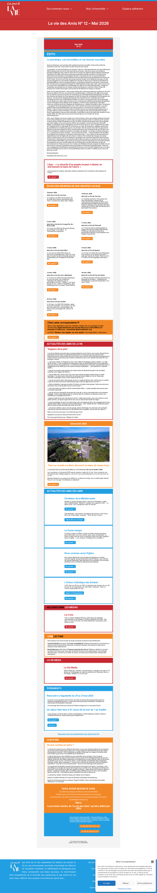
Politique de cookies (124, 888)
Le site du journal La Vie (89, 831)
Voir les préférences (144, 883)
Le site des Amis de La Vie (90, 826)
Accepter (106, 883)
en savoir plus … (58, 878)
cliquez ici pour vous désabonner (78, 842)
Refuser (126, 883)
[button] (152, 862)
